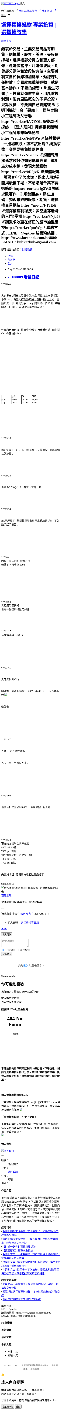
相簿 (10, 256)
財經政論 (27, 249)
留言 (31, 913)
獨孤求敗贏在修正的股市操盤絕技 (22, 1299)
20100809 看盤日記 (23, 277)
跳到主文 (6, 41)
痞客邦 (24, 913)
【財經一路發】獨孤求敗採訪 (19, 1246)
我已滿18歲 (8, 1407)
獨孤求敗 (6, 895)
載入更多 (7, 934)
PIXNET (15, 1365)
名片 (10, 263)
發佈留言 (7, 954)
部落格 (11, 259)
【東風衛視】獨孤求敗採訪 (18, 1250)
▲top (4, 928)
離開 (18, 1407)
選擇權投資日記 (30, 922)
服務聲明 (35, 1369)
